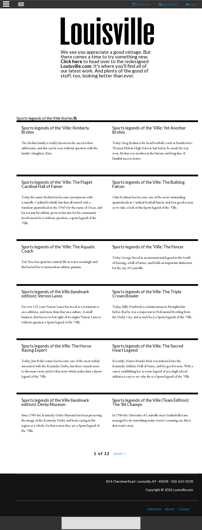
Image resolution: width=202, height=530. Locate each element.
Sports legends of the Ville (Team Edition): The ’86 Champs (150, 402)
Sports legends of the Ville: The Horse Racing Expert (56, 348)
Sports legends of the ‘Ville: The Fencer (148, 246)
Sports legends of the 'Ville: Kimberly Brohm (55, 130)
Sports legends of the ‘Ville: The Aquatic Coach (58, 249)
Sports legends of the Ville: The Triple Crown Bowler (146, 293)
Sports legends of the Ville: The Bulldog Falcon (148, 184)
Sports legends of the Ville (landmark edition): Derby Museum (55, 402)
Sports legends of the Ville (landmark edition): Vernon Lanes (55, 293)
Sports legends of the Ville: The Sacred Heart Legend (147, 348)
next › (120, 454)
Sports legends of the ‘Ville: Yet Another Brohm (149, 130)
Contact (183, 509)
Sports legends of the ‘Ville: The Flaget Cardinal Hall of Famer (56, 184)
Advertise (154, 509)
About (169, 509)
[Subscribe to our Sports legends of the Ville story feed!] (76, 118)
